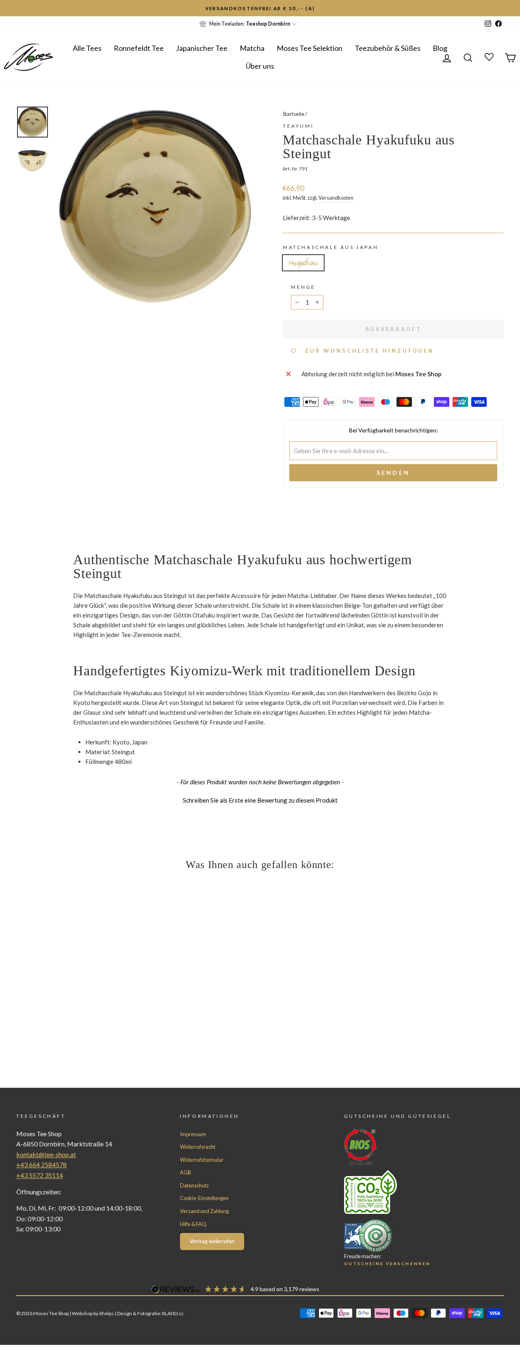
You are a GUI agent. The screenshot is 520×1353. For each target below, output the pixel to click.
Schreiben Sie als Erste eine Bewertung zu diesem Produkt (260, 800)
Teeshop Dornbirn (268, 23)
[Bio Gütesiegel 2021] (409, 1147)
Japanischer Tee (202, 48)
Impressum (193, 1134)
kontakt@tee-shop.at (46, 1154)
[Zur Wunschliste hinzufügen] (10, 10)
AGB (185, 1172)
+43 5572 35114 (39, 1175)
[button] (260, 799)
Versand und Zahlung (204, 1211)
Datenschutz (194, 1185)
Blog (440, 48)
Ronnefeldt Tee (139, 48)
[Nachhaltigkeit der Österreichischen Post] (409, 1192)
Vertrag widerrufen (212, 1241)
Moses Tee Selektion (309, 48)
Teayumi (298, 126)
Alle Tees (87, 48)
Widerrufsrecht (197, 1147)
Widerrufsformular (201, 1160)
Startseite (293, 114)
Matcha (252, 48)
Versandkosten (335, 197)
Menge (303, 287)
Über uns (260, 65)
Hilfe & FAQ (193, 1224)
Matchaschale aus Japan (330, 247)
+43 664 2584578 (41, 1164)
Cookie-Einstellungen (204, 1198)
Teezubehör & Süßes (387, 48)
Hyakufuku (303, 262)
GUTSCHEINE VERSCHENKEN (387, 1263)
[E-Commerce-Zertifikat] (409, 1236)
